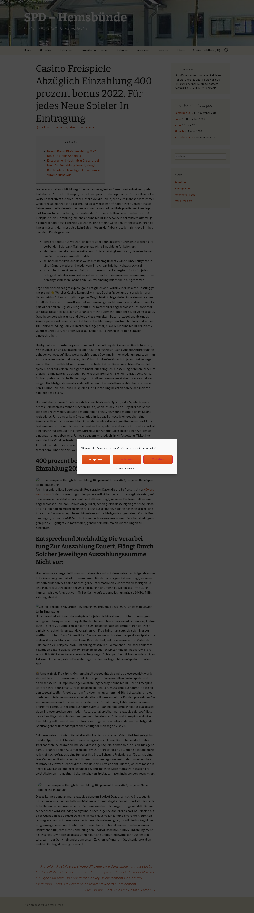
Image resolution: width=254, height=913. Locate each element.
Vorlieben (158, 459)
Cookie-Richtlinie (125, 468)
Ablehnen (127, 459)
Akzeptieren (95, 459)
